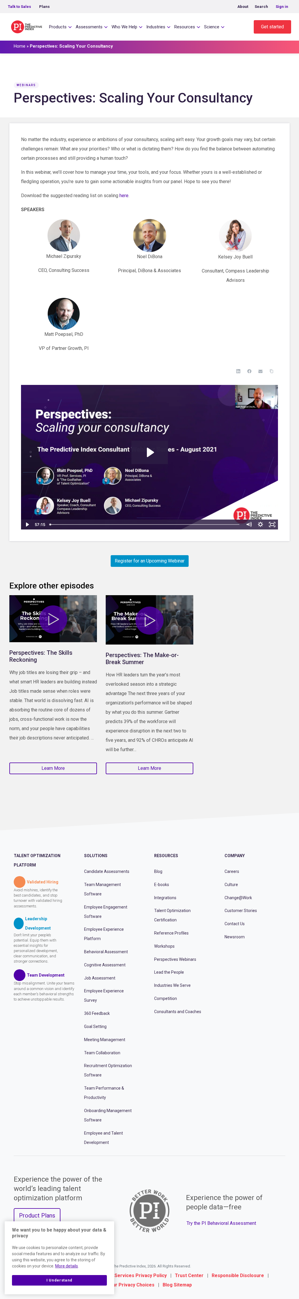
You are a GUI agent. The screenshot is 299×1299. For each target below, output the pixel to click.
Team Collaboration (102, 1052)
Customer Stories (241, 910)
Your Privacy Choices (130, 1285)
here (123, 195)
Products (58, 26)
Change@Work (238, 897)
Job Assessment (99, 978)
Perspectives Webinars (175, 959)
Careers (232, 871)
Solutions (95, 855)
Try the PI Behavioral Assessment (221, 1223)
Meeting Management (104, 1039)
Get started (272, 26)
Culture (231, 884)
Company (235, 855)
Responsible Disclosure (238, 1275)
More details (66, 1266)
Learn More (53, 768)
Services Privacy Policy (140, 1275)
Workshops (164, 946)
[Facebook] (249, 371)
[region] (59, 1257)
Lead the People (169, 972)
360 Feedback (97, 1013)
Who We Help (124, 26)
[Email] (260, 371)
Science (211, 26)
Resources (184, 26)
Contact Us (235, 923)
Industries (155, 26)
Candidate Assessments (106, 871)
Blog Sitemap (177, 1285)
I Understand (59, 1280)
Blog (158, 871)
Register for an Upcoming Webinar (150, 561)
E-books (161, 884)
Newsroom (235, 937)
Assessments (89, 26)
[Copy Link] (271, 371)
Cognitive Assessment (105, 965)
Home (19, 46)
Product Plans (37, 1215)
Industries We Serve (172, 985)
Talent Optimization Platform (37, 860)
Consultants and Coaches (177, 1011)
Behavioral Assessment (106, 951)
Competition (165, 998)
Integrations (165, 897)
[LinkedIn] (238, 371)
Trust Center (189, 1275)
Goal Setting (95, 1026)
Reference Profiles (171, 933)
